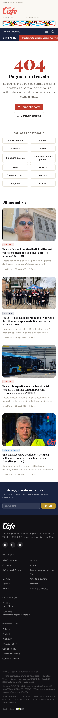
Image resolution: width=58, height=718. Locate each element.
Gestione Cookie (10, 658)
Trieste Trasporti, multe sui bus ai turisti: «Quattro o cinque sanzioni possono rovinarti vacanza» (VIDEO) (26, 390)
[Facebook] (5, 545)
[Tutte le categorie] (47, 31)
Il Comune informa (15, 158)
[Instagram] (12, 545)
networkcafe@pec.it (46, 689)
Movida (43, 167)
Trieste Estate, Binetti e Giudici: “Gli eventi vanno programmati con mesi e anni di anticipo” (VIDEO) (27, 253)
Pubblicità (7, 639)
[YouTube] (20, 545)
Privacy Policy (9, 644)
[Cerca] (53, 31)
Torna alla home (30, 107)
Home (7, 31)
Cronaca (15, 148)
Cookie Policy (9, 648)
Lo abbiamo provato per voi (42, 158)
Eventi (42, 148)
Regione (15, 183)
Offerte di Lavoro (15, 175)
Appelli (42, 140)
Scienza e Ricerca (39, 588)
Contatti (6, 634)
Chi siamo (7, 629)
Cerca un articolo (31, 115)
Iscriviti (48, 505)
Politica (43, 175)
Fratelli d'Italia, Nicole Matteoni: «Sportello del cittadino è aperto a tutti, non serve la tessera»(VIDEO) (28, 321)
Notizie (16, 31)
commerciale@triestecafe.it (16, 614)
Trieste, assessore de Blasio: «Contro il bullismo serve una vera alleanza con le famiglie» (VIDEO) (25, 458)
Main (15, 167)
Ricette (42, 183)
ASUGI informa (15, 140)
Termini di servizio (11, 653)
